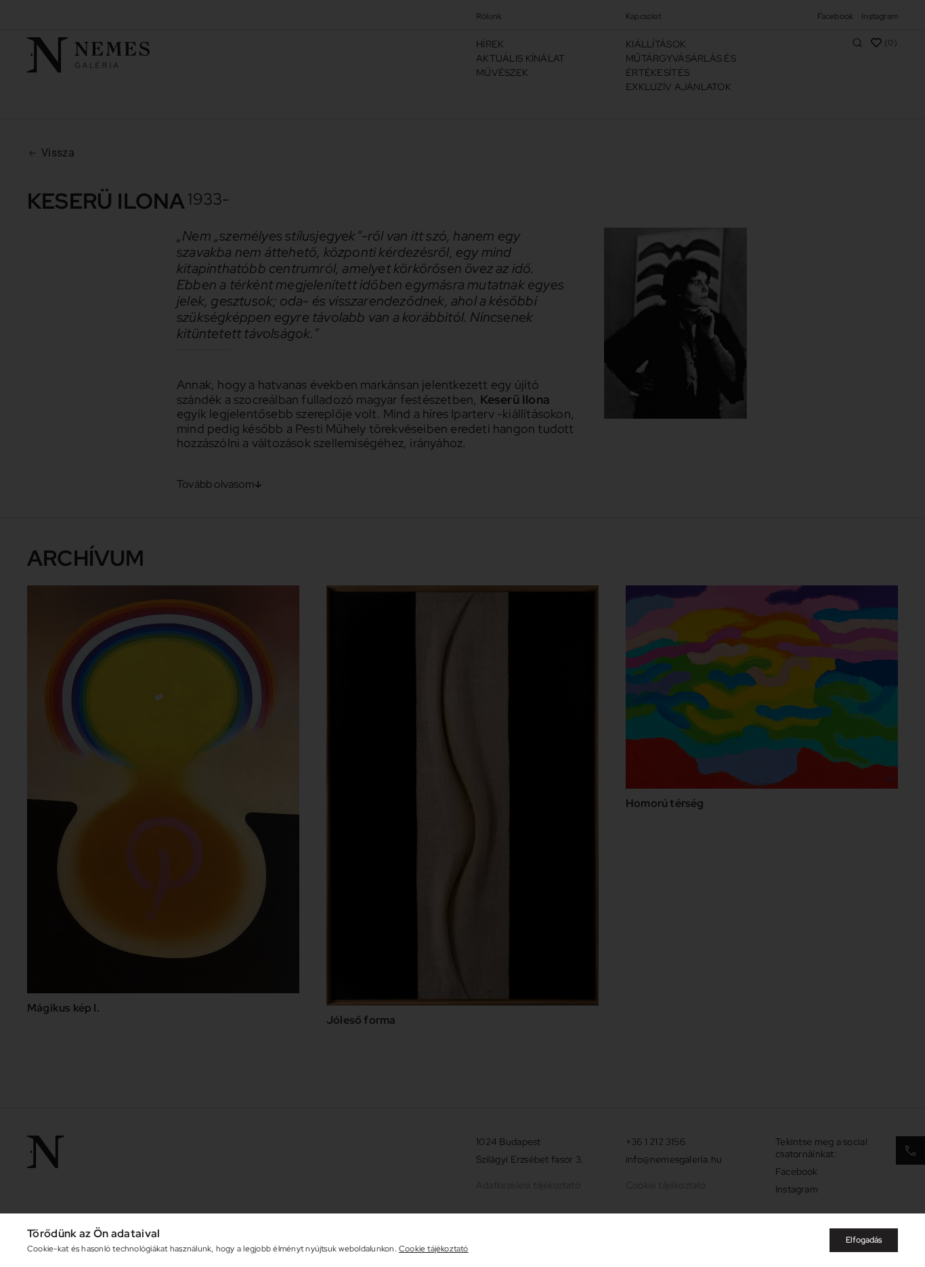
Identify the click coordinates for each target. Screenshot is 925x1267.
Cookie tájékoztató (434, 1248)
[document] (462, 633)
